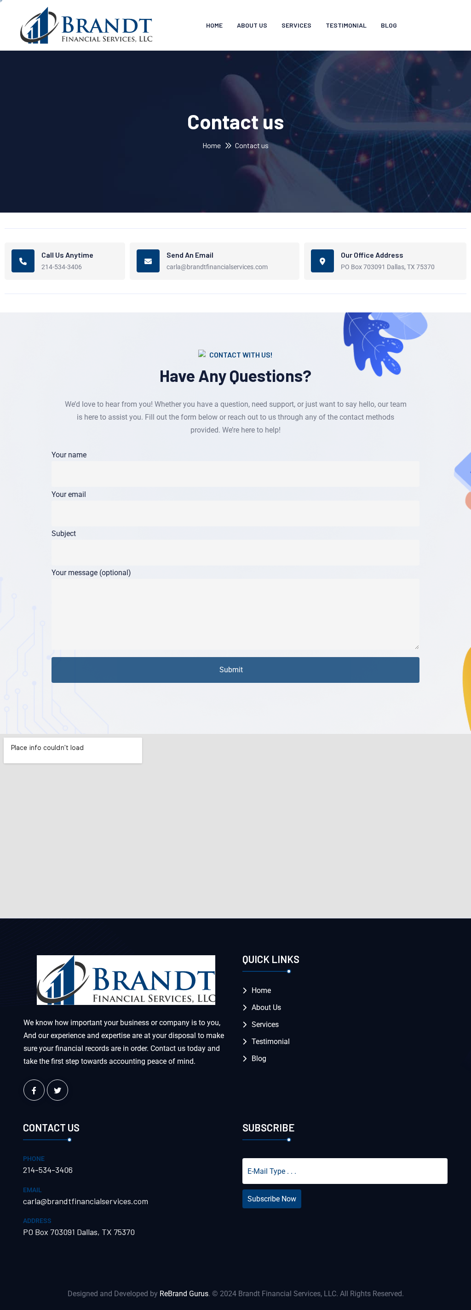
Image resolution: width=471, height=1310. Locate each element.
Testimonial (346, 25)
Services (296, 25)
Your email (69, 494)
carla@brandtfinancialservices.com (217, 267)
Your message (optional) (91, 572)
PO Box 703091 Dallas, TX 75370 (388, 267)
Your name (69, 454)
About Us (252, 25)
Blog (389, 25)
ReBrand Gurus (184, 1293)
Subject (64, 533)
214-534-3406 (61, 267)
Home (214, 25)
